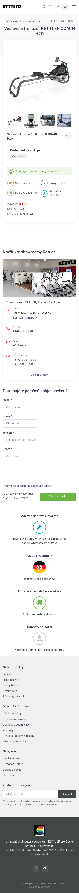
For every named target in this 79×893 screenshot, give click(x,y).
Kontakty (8, 730)
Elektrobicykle (11, 680)
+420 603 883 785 (23, 331)
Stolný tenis (10, 685)
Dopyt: (7, 449)
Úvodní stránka (12, 758)
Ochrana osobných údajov (18, 735)
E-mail (7, 416)
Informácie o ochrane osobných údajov (27, 486)
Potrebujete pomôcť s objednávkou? (37, 171)
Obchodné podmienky (16, 724)
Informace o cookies (15, 741)
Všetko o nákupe (13, 713)
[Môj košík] (65, 6)
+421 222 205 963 (53, 850)
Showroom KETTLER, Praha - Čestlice (33, 302)
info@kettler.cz (22, 345)
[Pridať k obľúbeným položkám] (68, 136)
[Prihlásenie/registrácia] (58, 6)
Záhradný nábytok (13, 696)
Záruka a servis (12, 769)
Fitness (7, 674)
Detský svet (10, 691)
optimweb (45, 887)
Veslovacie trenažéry (34, 21)
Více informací (39, 374)
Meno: (7, 399)
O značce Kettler (13, 764)
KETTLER (24, 204)
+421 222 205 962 (21, 494)
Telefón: (8, 432)
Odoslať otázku (58, 496)
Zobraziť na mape (23, 317)
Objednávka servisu (14, 719)
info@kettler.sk (39, 854)
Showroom (9, 775)
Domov (14, 21)
